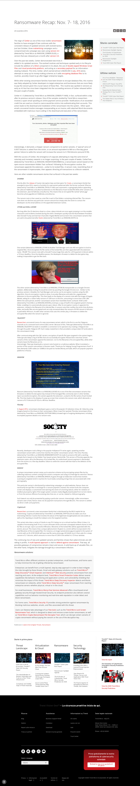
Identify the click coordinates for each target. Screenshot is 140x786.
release (31, 183)
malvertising (38, 48)
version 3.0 (54, 56)
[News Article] (113, 649)
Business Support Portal (53, 719)
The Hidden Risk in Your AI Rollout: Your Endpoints (112, 99)
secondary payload (64, 68)
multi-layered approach (38, 542)
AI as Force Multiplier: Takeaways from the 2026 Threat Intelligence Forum (112, 79)
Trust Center (74, 736)
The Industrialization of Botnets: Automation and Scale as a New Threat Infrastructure (23, 677)
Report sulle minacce (28, 727)
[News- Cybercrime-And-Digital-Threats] (114, 30)
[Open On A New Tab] (33, 751)
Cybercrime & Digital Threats (32, 625)
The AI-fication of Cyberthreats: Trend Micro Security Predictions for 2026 (111, 54)
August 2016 (23, 409)
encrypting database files (72, 73)
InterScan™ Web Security (56, 573)
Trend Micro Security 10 (38, 602)
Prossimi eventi (75, 732)
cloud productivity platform (33, 68)
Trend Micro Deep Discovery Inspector (59, 580)
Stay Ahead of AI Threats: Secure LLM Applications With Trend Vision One (81, 676)
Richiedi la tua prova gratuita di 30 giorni (100, 764)
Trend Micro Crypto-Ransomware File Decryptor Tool (39, 615)
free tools (52, 610)
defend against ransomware (67, 542)
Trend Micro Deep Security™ (53, 583)
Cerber (27, 41)
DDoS (36, 66)
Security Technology (79, 647)
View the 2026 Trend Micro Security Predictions (111, 686)
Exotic (41, 218)
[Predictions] (113, 675)
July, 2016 (76, 71)
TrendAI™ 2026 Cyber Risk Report (113, 47)
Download (49, 727)
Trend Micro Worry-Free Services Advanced (50, 590)
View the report (107, 659)
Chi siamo (73, 719)
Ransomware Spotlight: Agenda (111, 50)
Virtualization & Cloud (42, 647)
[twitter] (121, 30)
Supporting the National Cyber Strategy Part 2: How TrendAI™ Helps (111, 92)
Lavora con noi (75, 723)
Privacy (23, 778)
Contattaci (49, 723)
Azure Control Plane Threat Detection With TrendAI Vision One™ (42, 684)
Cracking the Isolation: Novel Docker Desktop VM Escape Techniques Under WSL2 (42, 676)
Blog (22, 719)
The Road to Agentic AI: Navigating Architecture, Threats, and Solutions (81, 684)
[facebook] (117, 30)
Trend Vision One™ (50, 705)
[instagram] (38, 751)
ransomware (56, 41)
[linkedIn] (124, 30)
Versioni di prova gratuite (54, 732)
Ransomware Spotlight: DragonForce (109, 59)
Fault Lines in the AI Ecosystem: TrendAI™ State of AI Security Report (23, 664)
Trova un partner (26, 732)
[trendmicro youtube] (44, 751)
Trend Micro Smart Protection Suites (63, 575)
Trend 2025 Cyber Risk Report (111, 63)
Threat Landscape (21, 647)
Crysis (69, 183)
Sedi (71, 727)
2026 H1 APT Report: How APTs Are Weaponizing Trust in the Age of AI (112, 85)
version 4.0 (54, 51)
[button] (35, 763)
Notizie (23, 723)
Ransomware (46, 625)
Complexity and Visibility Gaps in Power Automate (24, 684)
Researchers (21, 322)
